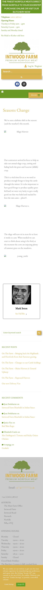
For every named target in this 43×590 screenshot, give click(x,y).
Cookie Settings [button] (8, 584)
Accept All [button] (21, 584)
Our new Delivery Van (11, 384)
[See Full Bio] (26, 314)
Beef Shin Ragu (8, 426)
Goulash (5, 448)
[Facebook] (17, 84)
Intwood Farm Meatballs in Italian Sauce (18, 408)
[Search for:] (19, 333)
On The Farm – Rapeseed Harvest (16, 378)
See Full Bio (20, 314)
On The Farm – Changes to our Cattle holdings (21, 363)
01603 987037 (16, 17)
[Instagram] (24, 84)
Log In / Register (35, 66)
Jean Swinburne (10, 404)
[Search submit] (21, 77)
